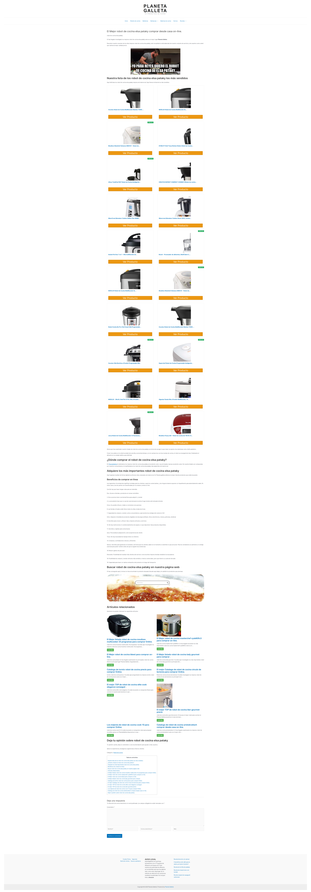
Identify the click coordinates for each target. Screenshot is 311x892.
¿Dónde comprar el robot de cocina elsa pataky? (121, 762)
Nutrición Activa (124, 861)
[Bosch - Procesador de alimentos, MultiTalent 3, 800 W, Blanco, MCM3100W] (181, 243)
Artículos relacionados (114, 770)
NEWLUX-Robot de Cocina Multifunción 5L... (173, 109)
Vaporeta (134, 859)
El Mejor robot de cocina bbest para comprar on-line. (130, 655)
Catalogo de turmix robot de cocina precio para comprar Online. (129, 670)
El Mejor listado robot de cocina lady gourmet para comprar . (178, 655)
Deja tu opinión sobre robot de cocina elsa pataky (121, 792)
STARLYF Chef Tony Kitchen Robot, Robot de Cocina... (176, 146)
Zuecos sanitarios (136, 861)
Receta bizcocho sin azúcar (181, 859)
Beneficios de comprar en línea (116, 766)
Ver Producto (130, 116)
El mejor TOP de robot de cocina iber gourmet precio (178, 711)
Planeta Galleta (169, 887)
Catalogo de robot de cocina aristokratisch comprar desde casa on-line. (177, 726)
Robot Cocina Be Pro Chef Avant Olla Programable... (124, 327)
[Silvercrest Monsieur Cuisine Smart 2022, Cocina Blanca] (181, 206)
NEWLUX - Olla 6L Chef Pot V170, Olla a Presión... (124, 399)
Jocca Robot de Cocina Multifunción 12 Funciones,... (124, 435)
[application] (157, 21)
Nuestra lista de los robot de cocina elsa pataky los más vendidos (125, 760)
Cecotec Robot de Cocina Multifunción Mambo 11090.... (126, 109)
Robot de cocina (118, 752)
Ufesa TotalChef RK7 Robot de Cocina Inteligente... (124, 182)
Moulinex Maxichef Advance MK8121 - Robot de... (124, 146)
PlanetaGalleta (113, 464)
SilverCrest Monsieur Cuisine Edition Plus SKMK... (124, 218)
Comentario (111, 807)
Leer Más (110, 650)
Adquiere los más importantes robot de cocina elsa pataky (123, 764)
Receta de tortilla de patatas (182, 867)
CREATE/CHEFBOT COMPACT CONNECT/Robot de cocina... (178, 182)
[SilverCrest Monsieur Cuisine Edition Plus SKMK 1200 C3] (130, 206)
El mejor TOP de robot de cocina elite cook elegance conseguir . (127, 685)
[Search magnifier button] (168, 583)
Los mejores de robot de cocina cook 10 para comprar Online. (128, 726)
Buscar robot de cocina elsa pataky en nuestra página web (123, 768)
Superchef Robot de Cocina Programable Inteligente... (176, 363)
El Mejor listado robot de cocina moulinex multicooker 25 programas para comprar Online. (129, 640)
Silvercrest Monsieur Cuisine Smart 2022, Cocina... (175, 218)
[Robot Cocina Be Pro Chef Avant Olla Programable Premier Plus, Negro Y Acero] (130, 315)
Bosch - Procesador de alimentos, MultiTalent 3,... (175, 254)
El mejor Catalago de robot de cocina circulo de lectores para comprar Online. (179, 670)
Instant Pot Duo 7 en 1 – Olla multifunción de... (122, 254)
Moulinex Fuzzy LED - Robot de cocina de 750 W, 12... (176, 435)
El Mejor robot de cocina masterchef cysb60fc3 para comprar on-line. (179, 639)
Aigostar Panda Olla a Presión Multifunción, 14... (174, 399)
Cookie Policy (127, 859)
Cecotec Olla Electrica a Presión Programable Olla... (124, 363)
